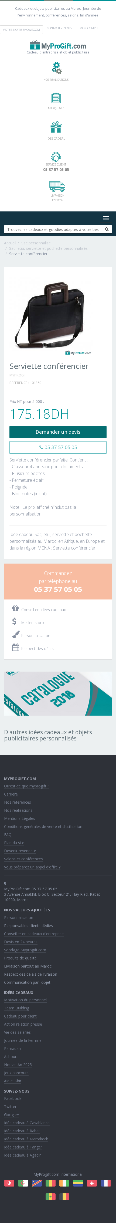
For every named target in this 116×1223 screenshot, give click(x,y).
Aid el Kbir (12, 1080)
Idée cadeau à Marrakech (26, 1138)
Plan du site (14, 842)
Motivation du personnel (25, 999)
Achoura (11, 1056)
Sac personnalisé (36, 242)
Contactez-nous (59, 28)
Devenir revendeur (20, 850)
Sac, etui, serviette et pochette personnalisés (48, 248)
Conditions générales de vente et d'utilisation (43, 826)
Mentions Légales (19, 818)
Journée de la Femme (23, 1040)
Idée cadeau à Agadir (22, 1155)
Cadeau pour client (20, 1016)
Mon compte (89, 28)
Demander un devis (58, 432)
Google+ (11, 1114)
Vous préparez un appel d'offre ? (32, 867)
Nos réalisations (18, 810)
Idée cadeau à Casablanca (27, 1122)
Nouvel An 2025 (18, 1064)
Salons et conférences (23, 858)
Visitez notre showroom (21, 30)
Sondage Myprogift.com (25, 949)
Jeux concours (16, 1072)
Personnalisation (18, 917)
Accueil (10, 242)
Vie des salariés (17, 1032)
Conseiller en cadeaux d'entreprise (34, 933)
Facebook (12, 1098)
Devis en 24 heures (20, 941)
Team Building (16, 1007)
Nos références (17, 802)
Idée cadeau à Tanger (23, 1147)
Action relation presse (23, 1024)
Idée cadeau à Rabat (22, 1130)
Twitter (10, 1106)
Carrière (11, 794)
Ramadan (12, 1048)
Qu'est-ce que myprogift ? (26, 786)
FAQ (8, 834)
